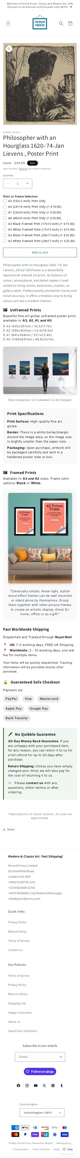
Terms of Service (19, 941)
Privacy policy (21, 1149)
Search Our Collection (22, 1031)
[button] (8, 23)
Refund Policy (17, 931)
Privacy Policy (17, 922)
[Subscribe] (60, 1057)
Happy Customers (20, 1012)
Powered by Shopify (42, 1142)
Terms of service (41, 1149)
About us (14, 1022)
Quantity (8, 175)
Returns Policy (17, 994)
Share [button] (11, 829)
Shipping (23, 168)
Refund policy (64, 1143)
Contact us (15, 950)
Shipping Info (17, 1003)
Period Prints (24, 1142)
